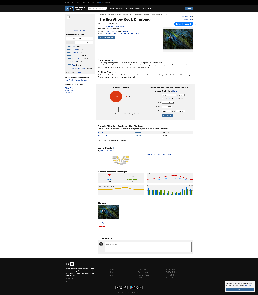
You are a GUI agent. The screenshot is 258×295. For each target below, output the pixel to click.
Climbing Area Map (79, 30)
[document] (240, 286)
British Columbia (133, 14)
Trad (165, 98)
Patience (75, 50)
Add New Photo (187, 203)
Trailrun (86, 2)
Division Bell (76, 56)
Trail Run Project (171, 272)
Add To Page (188, 19)
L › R (70, 43)
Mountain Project (143, 275)
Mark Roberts (109, 33)
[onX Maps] (70, 265)
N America (118, 14)
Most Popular (69, 80)
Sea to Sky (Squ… (144, 14)
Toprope (180, 98)
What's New (129, 8)
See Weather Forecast (106, 38)
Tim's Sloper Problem (79, 68)
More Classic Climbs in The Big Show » (112, 140)
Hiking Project (170, 269)
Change (175, 91)
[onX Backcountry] (103, 2)
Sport (172, 98)
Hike (78, 2)
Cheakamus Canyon (157, 14)
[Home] (76, 8)
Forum (144, 8)
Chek (165, 14)
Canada (125, 14)
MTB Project (142, 278)
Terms (133, 292)
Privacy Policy (247, 285)
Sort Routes (78, 72)
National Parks (171, 278)
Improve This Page (186, 16)
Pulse (74, 65)
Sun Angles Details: (114, 157)
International (110, 14)
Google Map (109, 26)
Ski (93, 2)
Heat (73, 46)
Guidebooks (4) (70, 92)
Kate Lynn (117, 33)
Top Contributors (143, 272)
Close (240, 289)
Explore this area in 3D (183, 24)
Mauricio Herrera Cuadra (138, 33)
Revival (74, 62)
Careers (68, 281)
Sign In (189, 8)
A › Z (88, 43)
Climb (67, 2)
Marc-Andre (109, 31)
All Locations (101, 14)
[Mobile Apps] (149, 8)
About (112, 269)
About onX (69, 278)
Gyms (121, 8)
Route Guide (113, 8)
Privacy (138, 292)
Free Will (75, 53)
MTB (73, 2)
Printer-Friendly (70, 88)
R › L (79, 43)
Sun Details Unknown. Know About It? (160, 154)
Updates (125, 31)
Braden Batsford (125, 33)
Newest (77, 80)
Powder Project (171, 275)
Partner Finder (114, 278)
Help (111, 272)
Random (84, 80)
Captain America (78, 59)
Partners (137, 8)
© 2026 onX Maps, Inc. (124, 292)
